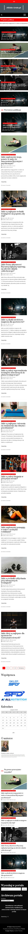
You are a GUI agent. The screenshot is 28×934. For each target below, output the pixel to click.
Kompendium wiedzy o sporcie (9, 32)
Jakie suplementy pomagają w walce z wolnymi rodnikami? (13, 529)
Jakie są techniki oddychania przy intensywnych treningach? (13, 580)
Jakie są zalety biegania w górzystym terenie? (12, 477)
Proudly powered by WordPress (11, 928)
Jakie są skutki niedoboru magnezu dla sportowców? (12, 126)
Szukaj (24, 889)
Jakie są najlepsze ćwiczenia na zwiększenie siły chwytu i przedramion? (13, 425)
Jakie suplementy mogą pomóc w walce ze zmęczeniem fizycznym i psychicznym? (13, 52)
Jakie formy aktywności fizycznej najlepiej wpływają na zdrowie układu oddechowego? (13, 85)
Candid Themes (18, 930)
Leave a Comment (6, 185)
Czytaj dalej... (4, 181)
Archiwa (3, 898)
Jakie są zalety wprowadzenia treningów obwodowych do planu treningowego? (14, 372)
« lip (13, 732)
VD (8, 916)
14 (15, 668)
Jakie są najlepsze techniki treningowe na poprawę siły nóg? (13, 213)
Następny (21, 668)
